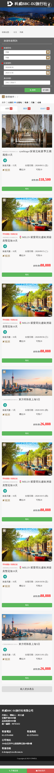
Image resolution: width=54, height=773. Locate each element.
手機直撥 (14, 771)
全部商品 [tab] (11, 108)
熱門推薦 (11, 103)
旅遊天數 (33, 103)
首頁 (15, 32)
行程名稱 (26, 103)
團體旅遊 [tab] (29, 108)
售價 (39, 103)
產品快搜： (8, 78)
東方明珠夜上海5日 (21, 399)
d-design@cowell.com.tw (12, 752)
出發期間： (8, 63)
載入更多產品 (27, 689)
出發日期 (19, 103)
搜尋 (34, 90)
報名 (27, 189)
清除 (47, 90)
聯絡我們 (41, 771)
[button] (4, 16)
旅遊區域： (8, 48)
